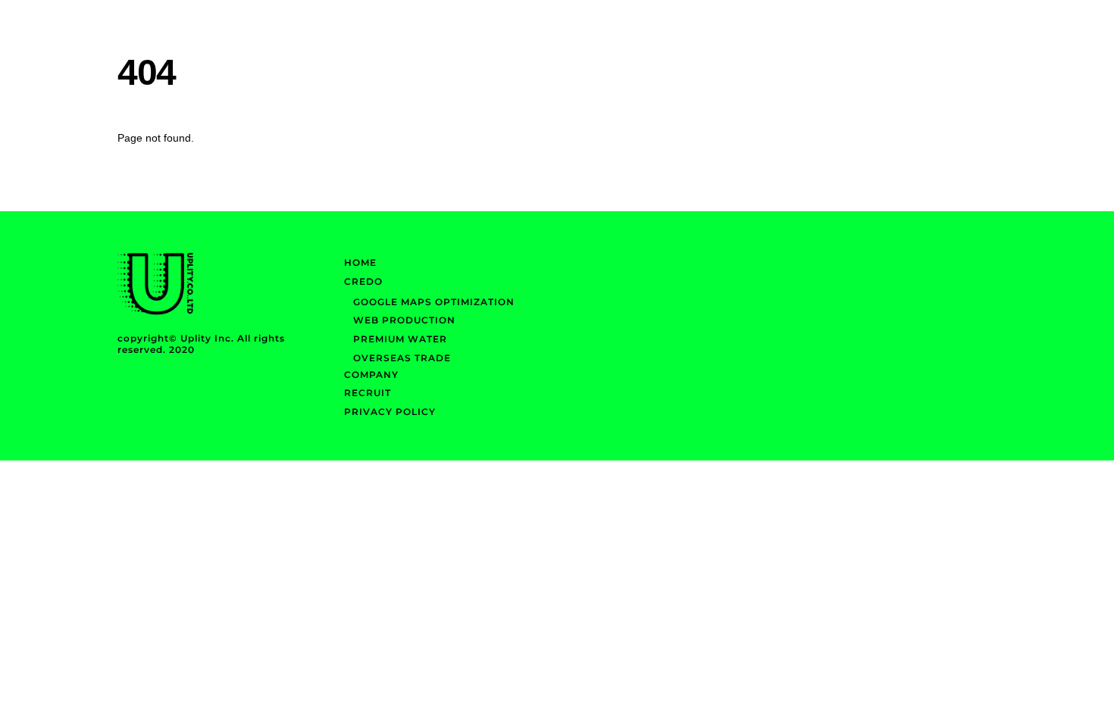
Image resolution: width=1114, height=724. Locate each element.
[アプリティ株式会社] (155, 311)
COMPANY (371, 374)
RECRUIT (367, 392)
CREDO (363, 281)
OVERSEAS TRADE (402, 358)
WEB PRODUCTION (404, 320)
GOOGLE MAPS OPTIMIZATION (434, 301)
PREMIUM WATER (400, 339)
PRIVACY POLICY (390, 411)
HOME (360, 262)
